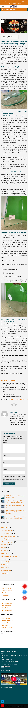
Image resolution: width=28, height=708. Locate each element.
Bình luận (5, 442)
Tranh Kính (4, 567)
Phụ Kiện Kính (4, 559)
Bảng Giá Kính (5, 527)
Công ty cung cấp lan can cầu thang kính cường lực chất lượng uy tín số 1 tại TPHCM (15, 512)
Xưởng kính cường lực (19, 1)
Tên (4, 455)
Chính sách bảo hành (6, 605)
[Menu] (3, 6)
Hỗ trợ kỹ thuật (5, 595)
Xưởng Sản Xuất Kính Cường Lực (9, 664)
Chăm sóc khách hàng (7, 592)
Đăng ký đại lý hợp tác (7, 627)
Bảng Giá (8, 3)
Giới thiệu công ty (6, 618)
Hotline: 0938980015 (7, 659)
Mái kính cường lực (6, 553)
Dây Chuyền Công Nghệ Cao (8, 536)
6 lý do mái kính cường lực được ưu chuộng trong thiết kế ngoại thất (15, 501)
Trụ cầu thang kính (6, 570)
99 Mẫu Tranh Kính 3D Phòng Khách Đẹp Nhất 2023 (15, 496)
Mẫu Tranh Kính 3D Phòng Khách (9, 556)
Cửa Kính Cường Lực (6, 533)
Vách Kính (3, 573)
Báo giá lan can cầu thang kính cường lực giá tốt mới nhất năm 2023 (15, 517)
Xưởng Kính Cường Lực (7, 620)
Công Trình (13, 3)
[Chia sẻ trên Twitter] (15, 404)
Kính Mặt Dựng (5, 544)
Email (4, 462)
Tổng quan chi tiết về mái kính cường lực (15, 506)
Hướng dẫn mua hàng (7, 588)
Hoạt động (4, 539)
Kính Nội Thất (4, 550)
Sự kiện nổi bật (5, 562)
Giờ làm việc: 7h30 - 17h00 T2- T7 (10, 661)
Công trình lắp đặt (6, 625)
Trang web (5, 469)
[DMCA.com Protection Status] (5, 666)
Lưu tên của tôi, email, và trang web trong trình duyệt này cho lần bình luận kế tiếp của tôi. (14, 479)
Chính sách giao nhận (7, 603)
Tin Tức (19, 3)
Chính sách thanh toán (7, 610)
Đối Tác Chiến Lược (6, 623)
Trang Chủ (5, 1)
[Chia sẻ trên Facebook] (12, 404)
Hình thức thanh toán (7, 590)
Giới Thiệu (11, 1)
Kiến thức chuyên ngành (7, 542)
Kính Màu (3, 547)
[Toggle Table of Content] (15, 37)
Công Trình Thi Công (6, 530)
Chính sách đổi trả (6, 608)
